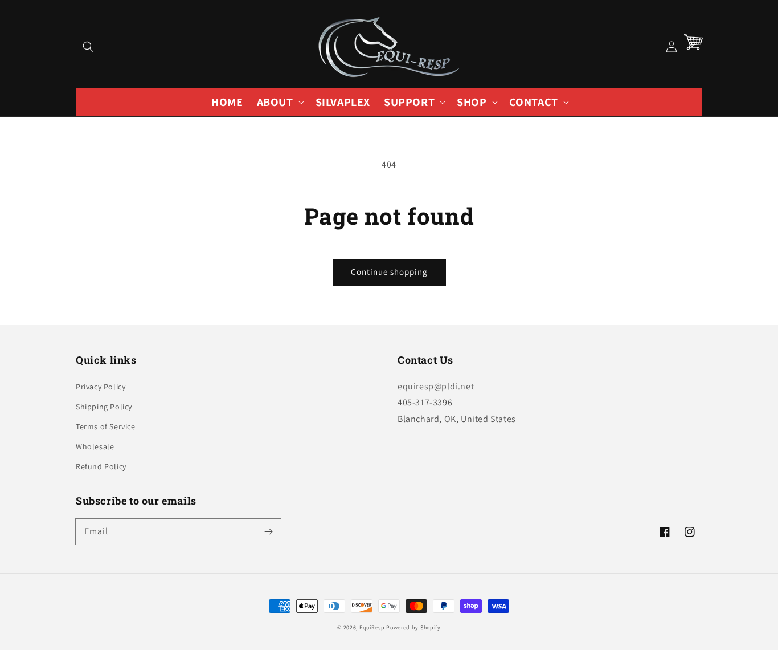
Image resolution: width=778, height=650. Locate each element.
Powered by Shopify (413, 627)
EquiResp (372, 627)
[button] (88, 46)
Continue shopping (389, 271)
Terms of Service (106, 426)
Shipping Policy (104, 406)
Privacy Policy (100, 386)
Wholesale (95, 446)
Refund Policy (101, 466)
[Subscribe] (268, 531)
